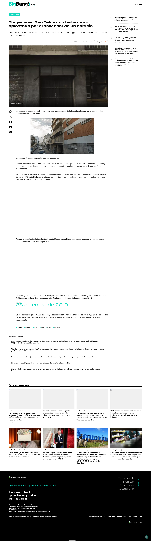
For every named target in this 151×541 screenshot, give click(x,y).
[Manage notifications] (146, 537)
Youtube (127, 485)
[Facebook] (10, 122)
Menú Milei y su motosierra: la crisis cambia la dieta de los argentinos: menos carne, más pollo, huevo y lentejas (56, 370)
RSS (140, 516)
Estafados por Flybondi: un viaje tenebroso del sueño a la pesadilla (40, 363)
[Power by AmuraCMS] (135, 522)
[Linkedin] (10, 127)
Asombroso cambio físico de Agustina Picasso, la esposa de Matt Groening (126, 18)
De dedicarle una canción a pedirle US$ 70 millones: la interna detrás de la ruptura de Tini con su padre (126, 29)
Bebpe (35, 327)
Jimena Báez (16, 423)
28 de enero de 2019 (42, 304)
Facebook (125, 478)
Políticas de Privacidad (96, 516)
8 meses (19, 327)
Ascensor (28, 327)
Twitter (128, 482)
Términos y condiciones (117, 516)
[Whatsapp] (10, 111)
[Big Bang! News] (22, 4)
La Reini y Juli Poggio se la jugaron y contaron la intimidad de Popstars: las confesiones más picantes (24, 417)
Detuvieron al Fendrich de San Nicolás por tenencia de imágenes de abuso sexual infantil (125, 414)
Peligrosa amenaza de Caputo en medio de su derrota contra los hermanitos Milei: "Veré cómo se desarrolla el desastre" (126, 62)
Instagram (125, 488)
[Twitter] (10, 116)
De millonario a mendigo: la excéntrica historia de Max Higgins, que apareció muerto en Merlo (58, 414)
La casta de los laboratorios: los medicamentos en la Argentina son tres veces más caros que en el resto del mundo (126, 456)
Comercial (133, 516)
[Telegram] (10, 132)
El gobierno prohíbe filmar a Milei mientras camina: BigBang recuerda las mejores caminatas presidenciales (126, 50)
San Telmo (57, 327)
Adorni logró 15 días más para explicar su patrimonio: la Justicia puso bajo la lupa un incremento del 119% (57, 456)
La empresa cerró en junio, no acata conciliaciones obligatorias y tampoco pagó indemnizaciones (54, 357)
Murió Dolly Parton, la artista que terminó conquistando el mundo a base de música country (126, 39)
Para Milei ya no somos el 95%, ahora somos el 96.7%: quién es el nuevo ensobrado (24, 455)
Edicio (42, 327)
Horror (49, 327)
